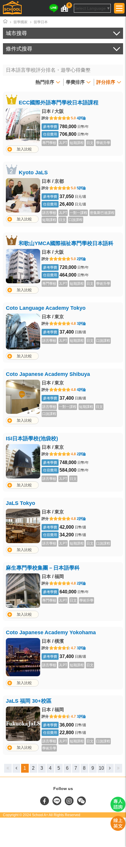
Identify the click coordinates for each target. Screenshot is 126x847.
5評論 (81, 188)
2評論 (81, 259)
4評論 (81, 118)
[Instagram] (70, 803)
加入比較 (24, 149)
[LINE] (53, 8)
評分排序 (105, 82)
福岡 (59, 576)
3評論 (81, 324)
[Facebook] (45, 803)
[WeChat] (81, 803)
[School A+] (12, 8)
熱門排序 (44, 82)
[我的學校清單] (64, 8)
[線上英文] (117, 829)
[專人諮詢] (117, 810)
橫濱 (59, 641)
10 (101, 768)
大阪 (59, 111)
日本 (46, 111)
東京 (59, 316)
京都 (59, 181)
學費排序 (75, 82)
